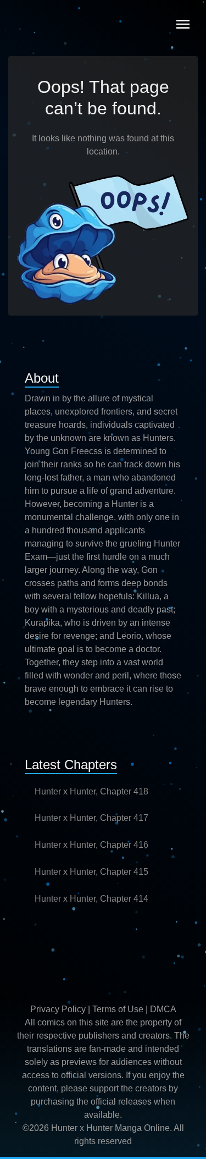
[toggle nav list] (183, 24)
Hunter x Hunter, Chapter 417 (91, 818)
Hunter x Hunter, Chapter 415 (91, 871)
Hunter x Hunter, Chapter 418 (91, 791)
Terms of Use (117, 1009)
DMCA (163, 1009)
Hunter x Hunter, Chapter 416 (91, 844)
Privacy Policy (58, 1009)
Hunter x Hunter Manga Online (110, 1128)
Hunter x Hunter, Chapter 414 (91, 898)
